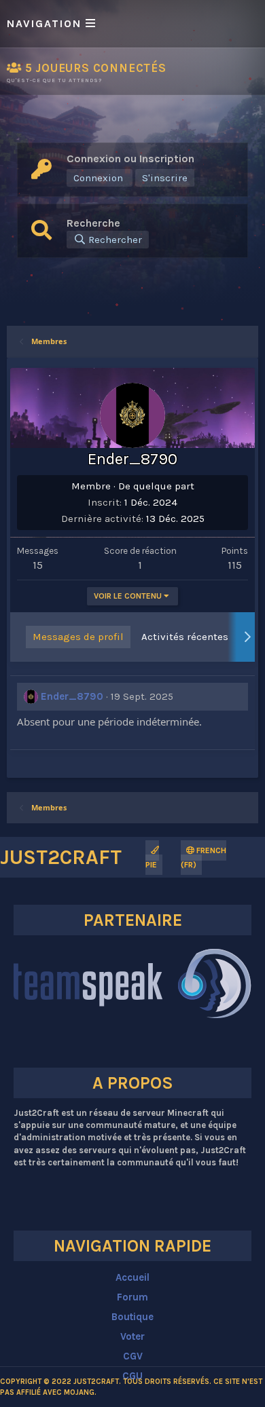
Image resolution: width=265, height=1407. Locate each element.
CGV (133, 1356)
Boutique (132, 1317)
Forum (132, 1297)
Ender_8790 (72, 696)
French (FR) (203, 857)
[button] (132, 24)
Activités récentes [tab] (184, 637)
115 (235, 564)
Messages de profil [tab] (78, 637)
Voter (132, 1336)
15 (38, 564)
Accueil (132, 1277)
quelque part (163, 486)
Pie (151, 864)
